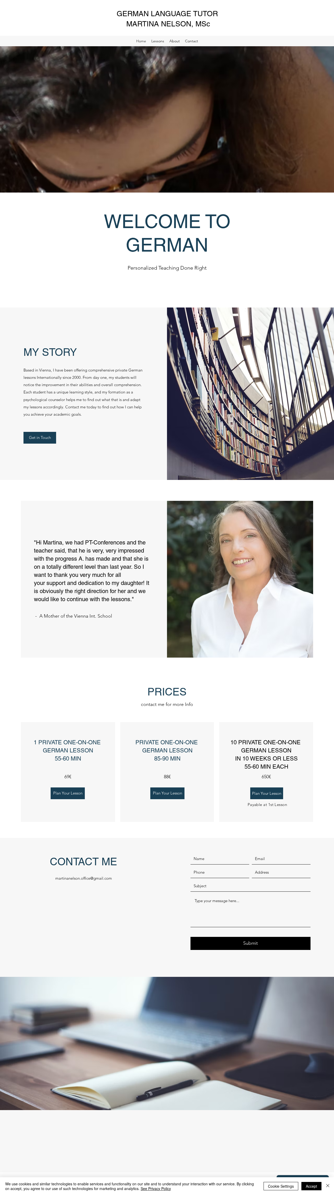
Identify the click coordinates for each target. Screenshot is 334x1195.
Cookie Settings (281, 1186)
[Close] (328, 1186)
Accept (311, 1186)
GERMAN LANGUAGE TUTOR (168, 13)
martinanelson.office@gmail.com (83, 878)
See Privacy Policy (156, 1188)
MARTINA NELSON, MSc (168, 24)
